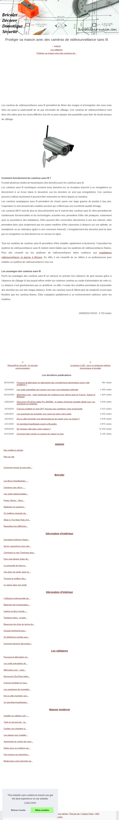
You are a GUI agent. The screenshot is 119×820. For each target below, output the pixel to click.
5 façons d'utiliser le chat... (16, 683)
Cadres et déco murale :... (16, 611)
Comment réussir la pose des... (18, 467)
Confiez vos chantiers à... (15, 728)
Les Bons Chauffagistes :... (16, 481)
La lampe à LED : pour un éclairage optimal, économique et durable (90, 366)
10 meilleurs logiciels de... (15, 513)
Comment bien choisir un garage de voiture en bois (40, 434)
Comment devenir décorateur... (18, 643)
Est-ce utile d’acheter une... (16, 696)
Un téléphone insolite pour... (16, 637)
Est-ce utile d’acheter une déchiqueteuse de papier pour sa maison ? (48, 419)
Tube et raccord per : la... (15, 722)
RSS (97, 814)
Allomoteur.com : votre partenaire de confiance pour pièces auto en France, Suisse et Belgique (56, 396)
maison (57, 46)
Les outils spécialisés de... (16, 663)
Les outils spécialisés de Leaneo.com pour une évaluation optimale (47, 390)
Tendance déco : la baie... (15, 617)
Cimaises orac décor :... (14, 487)
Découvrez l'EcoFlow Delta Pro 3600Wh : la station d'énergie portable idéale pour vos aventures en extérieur (56, 403)
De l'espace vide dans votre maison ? (34, 429)
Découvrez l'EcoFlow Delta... (17, 676)
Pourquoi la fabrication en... (16, 657)
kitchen (59, 817)
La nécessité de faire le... (15, 565)
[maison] (59, 17)
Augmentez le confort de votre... (18, 741)
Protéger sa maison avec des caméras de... (57, 53)
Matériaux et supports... (14, 507)
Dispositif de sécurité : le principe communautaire (23, 366)
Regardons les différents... (16, 526)
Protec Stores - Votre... (14, 500)
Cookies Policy (87, 814)
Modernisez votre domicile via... (18, 761)
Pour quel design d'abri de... (16, 559)
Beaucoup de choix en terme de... (19, 624)
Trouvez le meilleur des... (15, 578)
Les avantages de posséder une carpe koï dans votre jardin (44, 414)
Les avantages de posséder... (17, 689)
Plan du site (9, 457)
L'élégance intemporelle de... (17, 598)
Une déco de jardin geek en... (17, 572)
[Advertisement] (56, 76)
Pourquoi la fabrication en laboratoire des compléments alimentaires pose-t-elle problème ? (53, 384)
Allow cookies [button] (42, 810)
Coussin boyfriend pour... (15, 630)
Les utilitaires (57, 50)
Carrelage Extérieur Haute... (16, 539)
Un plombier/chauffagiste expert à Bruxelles (37, 424)
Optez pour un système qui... (17, 748)
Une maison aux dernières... (17, 754)
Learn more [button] (30, 802)
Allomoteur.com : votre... (15, 670)
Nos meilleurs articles (13, 450)
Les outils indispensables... (16, 494)
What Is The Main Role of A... (17, 520)
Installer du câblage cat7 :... (16, 716)
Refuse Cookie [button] (18, 810)
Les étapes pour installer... (16, 735)
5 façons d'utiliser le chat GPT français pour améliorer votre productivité (49, 409)
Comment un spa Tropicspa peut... (19, 552)
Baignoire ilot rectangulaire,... (17, 605)
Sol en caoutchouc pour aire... (17, 546)
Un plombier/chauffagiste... (16, 702)
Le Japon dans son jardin (15, 585)
